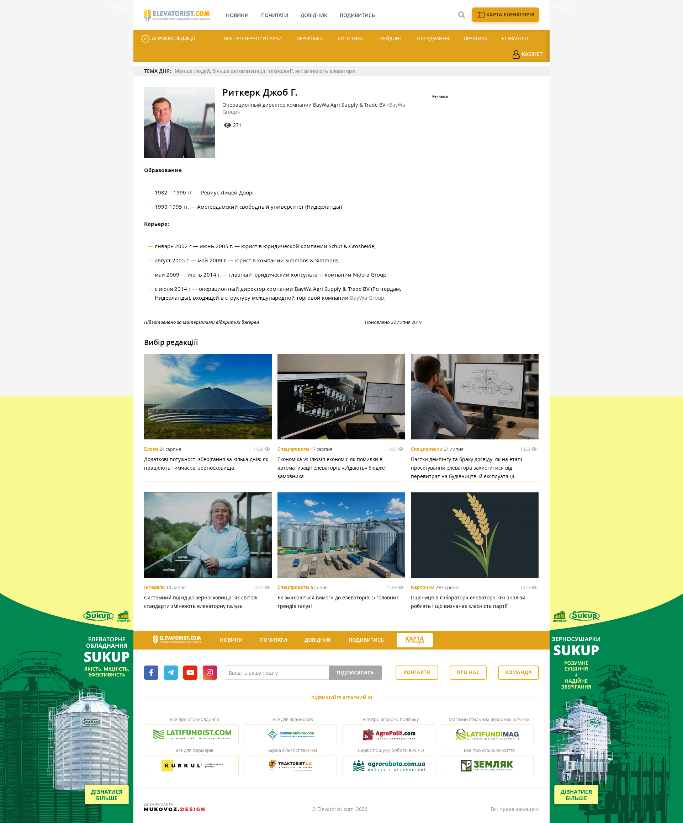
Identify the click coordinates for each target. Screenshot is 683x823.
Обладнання (433, 38)
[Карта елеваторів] (415, 640)
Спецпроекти (293, 449)
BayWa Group (367, 297)
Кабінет (531, 53)
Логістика (350, 38)
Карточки (422, 587)
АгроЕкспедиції (172, 38)
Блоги (151, 449)
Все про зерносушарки (253, 38)
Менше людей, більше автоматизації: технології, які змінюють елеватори (265, 71)
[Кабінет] (445, 640)
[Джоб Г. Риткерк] (179, 122)
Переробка (310, 38)
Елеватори (515, 38)
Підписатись (355, 672)
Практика (475, 38)
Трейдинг (390, 38)
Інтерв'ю (154, 587)
